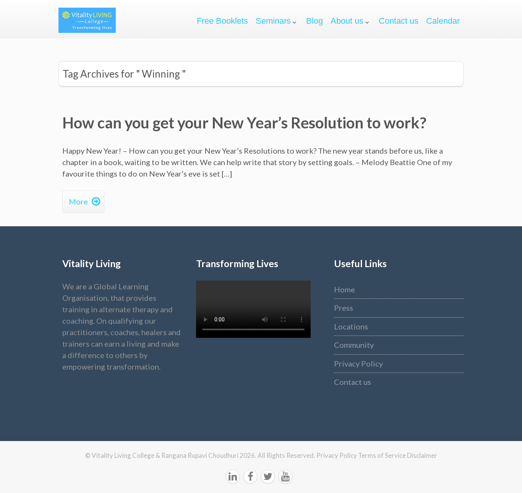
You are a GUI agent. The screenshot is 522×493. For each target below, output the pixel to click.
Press (343, 307)
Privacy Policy (358, 363)
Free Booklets (222, 21)
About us (347, 21)
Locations (351, 326)
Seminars (273, 21)
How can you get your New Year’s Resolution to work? (244, 123)
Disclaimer (422, 455)
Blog (314, 21)
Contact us (398, 21)
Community (354, 344)
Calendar (443, 21)
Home (344, 289)
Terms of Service (382, 455)
